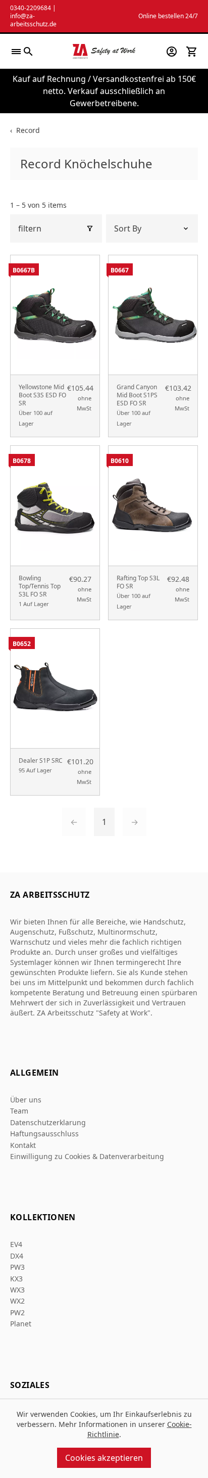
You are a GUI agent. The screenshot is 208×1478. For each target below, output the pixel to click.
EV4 (16, 1244)
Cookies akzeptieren (104, 1457)
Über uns (25, 1099)
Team (19, 1111)
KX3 (16, 1278)
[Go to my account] (172, 51)
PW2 (17, 1312)
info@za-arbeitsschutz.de (33, 20)
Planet (20, 1323)
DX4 (16, 1256)
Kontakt (23, 1145)
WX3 (17, 1290)
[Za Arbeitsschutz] (104, 51)
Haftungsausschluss (44, 1133)
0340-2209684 (30, 8)
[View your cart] (192, 51)
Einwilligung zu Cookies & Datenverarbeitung (87, 1156)
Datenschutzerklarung (48, 1122)
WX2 (17, 1301)
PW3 (17, 1267)
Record (28, 130)
